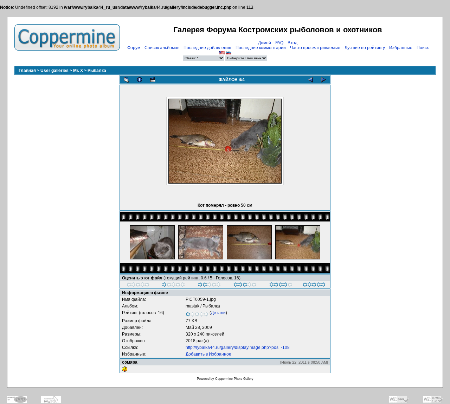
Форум (133, 47)
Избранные (400, 47)
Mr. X (78, 70)
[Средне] (209, 285)
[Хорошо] (244, 285)
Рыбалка (97, 70)
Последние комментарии (261, 47)
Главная (27, 70)
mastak (192, 306)
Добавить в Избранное (208, 354)
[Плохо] (173, 285)
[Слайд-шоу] (152, 80)
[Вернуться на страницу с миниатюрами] (126, 80)
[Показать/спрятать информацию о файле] (139, 80)
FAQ (279, 42)
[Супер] (314, 285)
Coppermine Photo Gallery (234, 378)
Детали (218, 312)
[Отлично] (280, 285)
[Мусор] (138, 285)
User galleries (54, 70)
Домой (264, 42)
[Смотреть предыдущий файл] (310, 80)
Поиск (423, 47)
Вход (292, 42)
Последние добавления (207, 47)
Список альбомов (161, 47)
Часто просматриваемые (315, 47)
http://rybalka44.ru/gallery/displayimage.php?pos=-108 (238, 347)
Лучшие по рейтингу (365, 47)
